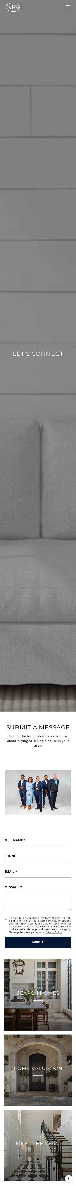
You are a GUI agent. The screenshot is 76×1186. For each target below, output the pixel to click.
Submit (38, 942)
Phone (10, 856)
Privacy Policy (54, 932)
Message (12, 887)
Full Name (14, 840)
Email (9, 871)
